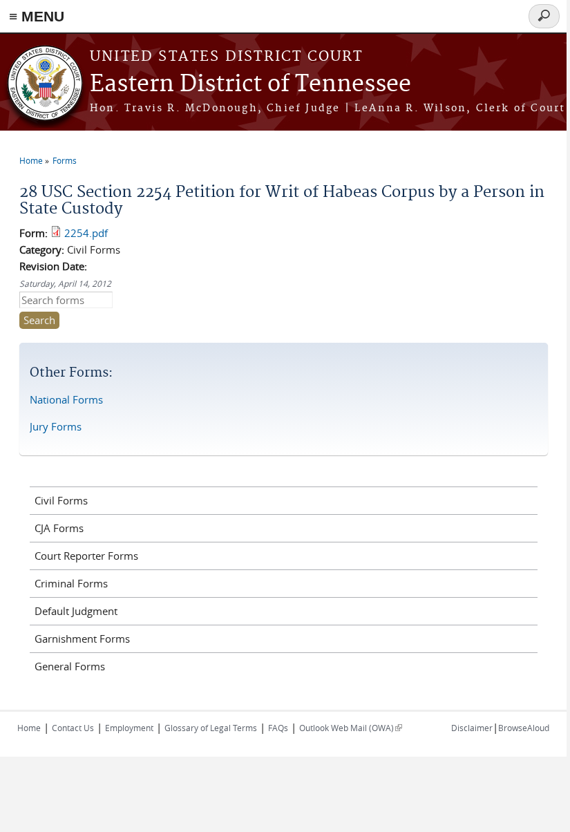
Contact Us (73, 727)
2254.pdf (86, 233)
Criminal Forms (71, 583)
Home (31, 160)
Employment (129, 727)
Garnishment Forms (82, 638)
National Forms (66, 399)
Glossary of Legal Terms (210, 727)
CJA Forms (59, 528)
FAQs (278, 727)
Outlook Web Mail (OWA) (350, 727)
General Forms (70, 666)
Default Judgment (76, 611)
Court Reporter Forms (86, 555)
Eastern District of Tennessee (250, 84)
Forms (65, 160)
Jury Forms (56, 426)
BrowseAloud (523, 727)
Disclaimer (472, 727)
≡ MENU (36, 16)
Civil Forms (61, 500)
